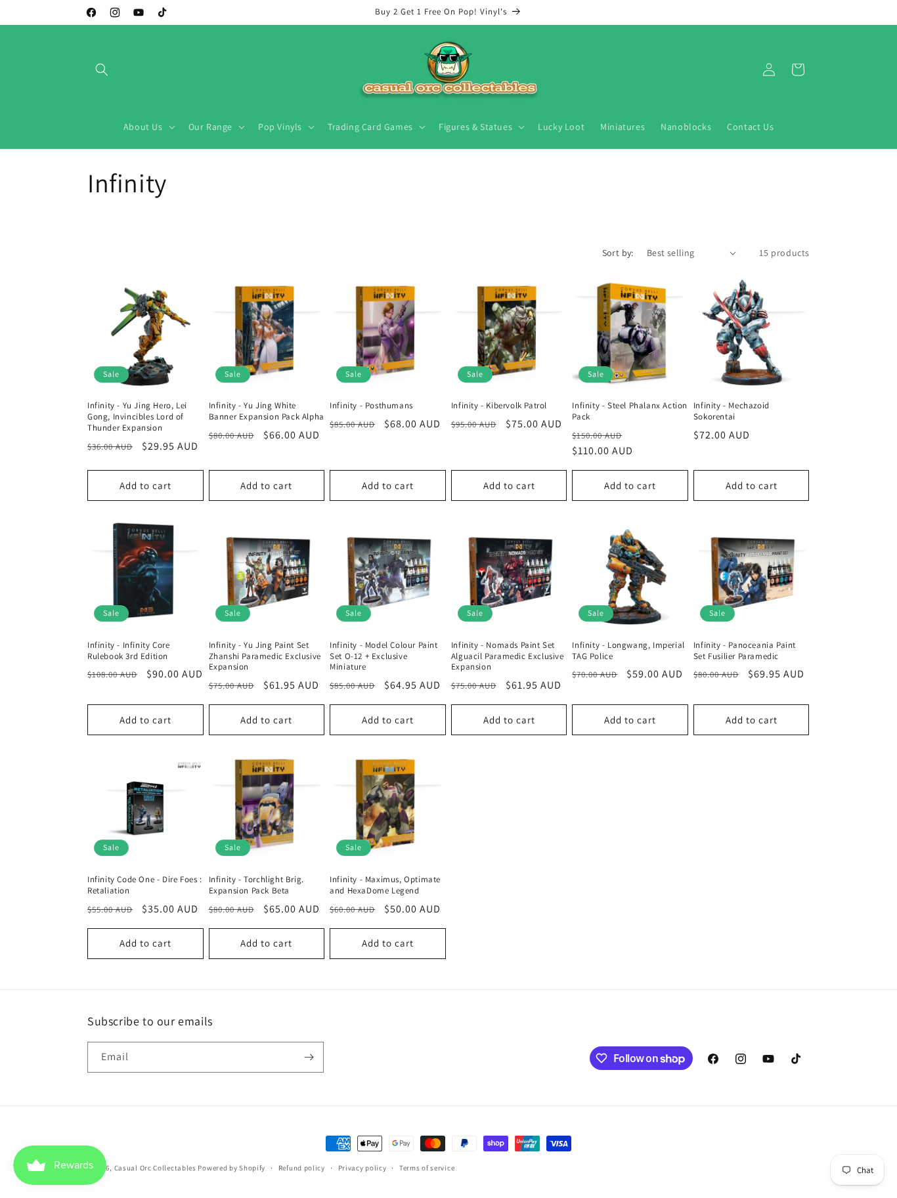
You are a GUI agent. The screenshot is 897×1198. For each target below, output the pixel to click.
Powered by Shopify (231, 1167)
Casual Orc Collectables (155, 1167)
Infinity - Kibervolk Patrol (499, 405)
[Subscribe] (308, 1057)
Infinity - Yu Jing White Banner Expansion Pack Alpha (266, 411)
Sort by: (618, 253)
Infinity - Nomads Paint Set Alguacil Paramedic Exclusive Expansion (507, 656)
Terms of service (426, 1167)
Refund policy (301, 1167)
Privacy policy (362, 1167)
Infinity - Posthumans (371, 405)
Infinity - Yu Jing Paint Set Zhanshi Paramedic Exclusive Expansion (265, 656)
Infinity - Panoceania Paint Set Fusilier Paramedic (744, 651)
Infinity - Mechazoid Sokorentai (731, 411)
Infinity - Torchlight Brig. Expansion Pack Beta (256, 885)
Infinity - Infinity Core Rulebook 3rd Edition (128, 651)
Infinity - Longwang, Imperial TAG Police (628, 651)
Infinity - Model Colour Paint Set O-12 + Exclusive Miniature (383, 656)
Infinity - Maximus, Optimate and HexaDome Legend (385, 885)
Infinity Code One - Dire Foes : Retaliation (144, 885)
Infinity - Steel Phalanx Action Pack (630, 411)
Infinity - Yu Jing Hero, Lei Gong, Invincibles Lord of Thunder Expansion (137, 416)
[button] (101, 69)
